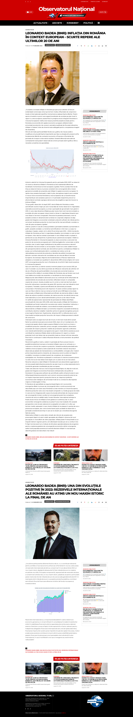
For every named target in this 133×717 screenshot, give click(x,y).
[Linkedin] (91, 45)
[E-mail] (98, 45)
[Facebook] (25, 1)
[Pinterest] (84, 45)
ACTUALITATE (29, 463)
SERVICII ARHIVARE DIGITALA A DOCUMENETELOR (93, 142)
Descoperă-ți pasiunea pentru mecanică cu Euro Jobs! (94, 130)
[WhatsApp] (88, 45)
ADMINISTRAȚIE (29, 29)
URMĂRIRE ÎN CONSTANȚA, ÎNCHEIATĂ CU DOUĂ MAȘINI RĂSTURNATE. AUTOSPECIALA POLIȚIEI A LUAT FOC (66, 466)
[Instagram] (28, 1)
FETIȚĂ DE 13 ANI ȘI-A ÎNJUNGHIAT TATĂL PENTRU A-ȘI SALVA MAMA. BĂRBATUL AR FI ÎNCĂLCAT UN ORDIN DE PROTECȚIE (37, 467)
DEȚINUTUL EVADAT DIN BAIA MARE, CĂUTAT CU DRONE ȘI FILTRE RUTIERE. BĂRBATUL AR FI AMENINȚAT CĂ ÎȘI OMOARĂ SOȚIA (94, 467)
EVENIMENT (57, 463)
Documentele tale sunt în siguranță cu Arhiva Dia (93, 117)
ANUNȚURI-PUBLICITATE (89, 115)
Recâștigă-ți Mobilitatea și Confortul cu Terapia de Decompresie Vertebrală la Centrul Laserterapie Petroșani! (93, 158)
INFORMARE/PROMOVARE (63, 45)
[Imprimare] (102, 45)
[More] (106, 45)
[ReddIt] (95, 45)
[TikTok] (30, 1)
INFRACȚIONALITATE (87, 463)
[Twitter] (81, 45)
